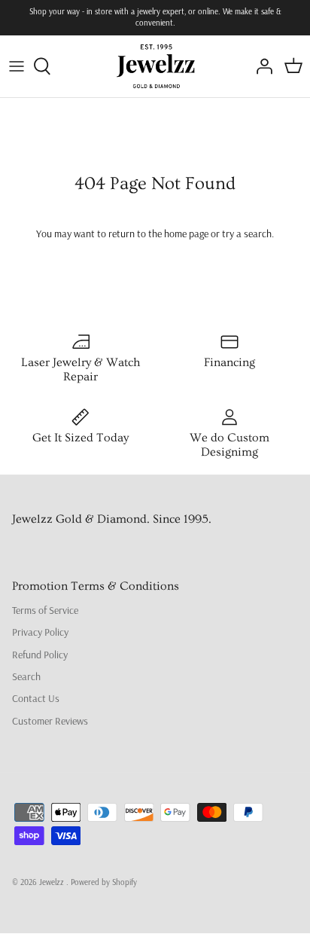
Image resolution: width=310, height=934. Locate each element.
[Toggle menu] (16, 66)
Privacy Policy (40, 632)
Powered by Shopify (104, 882)
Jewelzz (52, 882)
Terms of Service (45, 610)
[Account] (260, 66)
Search (26, 676)
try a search (247, 233)
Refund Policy (40, 654)
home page (186, 233)
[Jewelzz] (155, 66)
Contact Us (35, 698)
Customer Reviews (50, 721)
